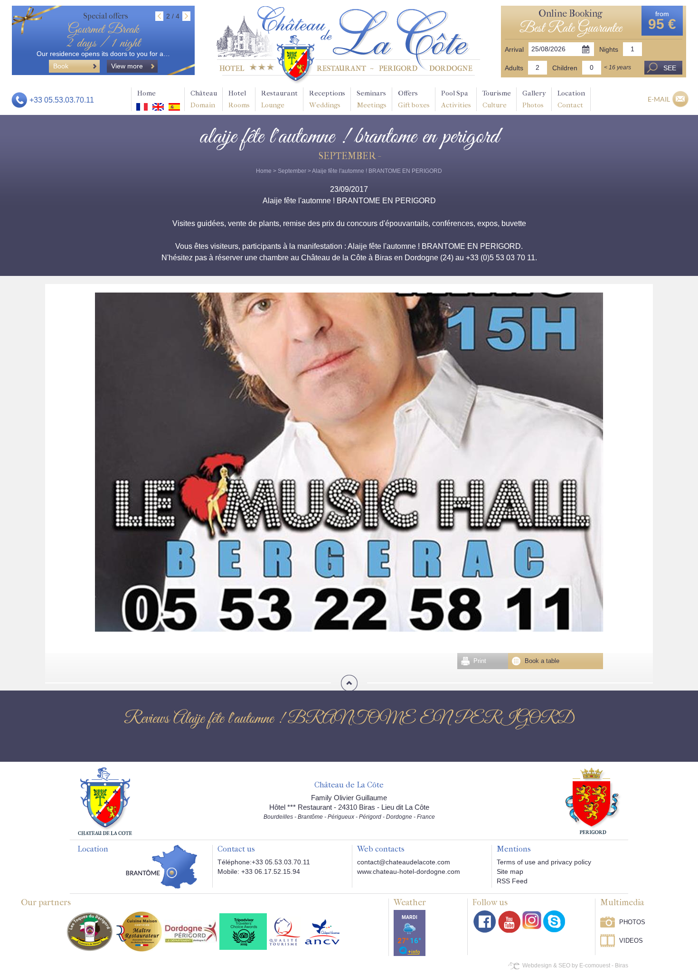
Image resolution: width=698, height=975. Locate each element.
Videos (631, 940)
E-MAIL (659, 99)
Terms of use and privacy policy (544, 862)
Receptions (327, 99)
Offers (414, 99)
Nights (608, 49)
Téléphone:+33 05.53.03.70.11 (263, 862)
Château (203, 99)
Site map (510, 871)
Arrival (514, 49)
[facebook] (484, 921)
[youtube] (509, 921)
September (292, 171)
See (669, 68)
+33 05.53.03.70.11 (61, 100)
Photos (632, 922)
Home (146, 93)
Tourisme (496, 99)
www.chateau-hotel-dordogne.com (408, 871)
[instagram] (531, 919)
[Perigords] (593, 800)
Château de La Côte (349, 785)
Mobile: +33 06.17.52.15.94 (258, 871)
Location (571, 99)
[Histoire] (105, 801)
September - (349, 156)
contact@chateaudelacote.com (403, 862)
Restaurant (279, 99)
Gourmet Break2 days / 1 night (103, 36)
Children (564, 68)
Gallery (534, 99)
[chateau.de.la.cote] (554, 921)
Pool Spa (456, 99)
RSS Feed (512, 881)
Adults (514, 68)
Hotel (239, 99)
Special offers (105, 15)
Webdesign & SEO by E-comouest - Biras (575, 965)
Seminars (372, 99)
